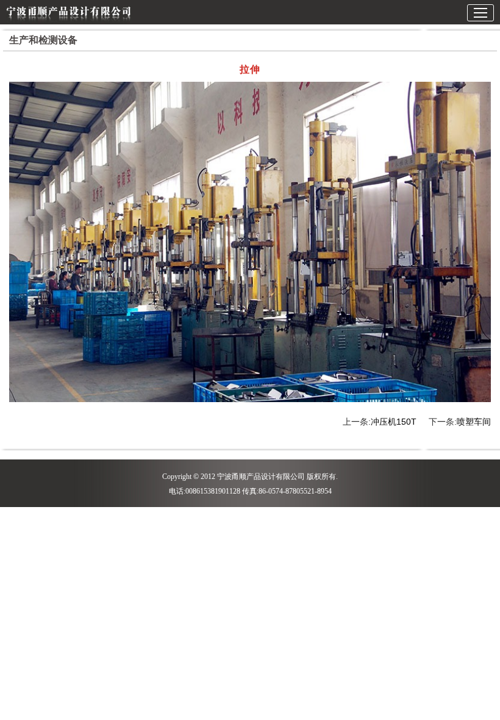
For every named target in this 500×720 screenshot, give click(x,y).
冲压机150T (393, 422)
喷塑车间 (474, 422)
